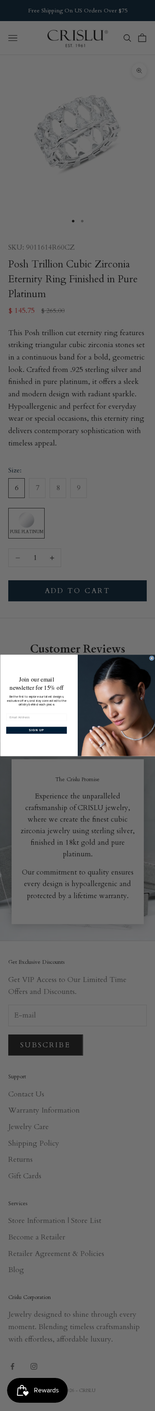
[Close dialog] (151, 658)
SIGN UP (36, 730)
